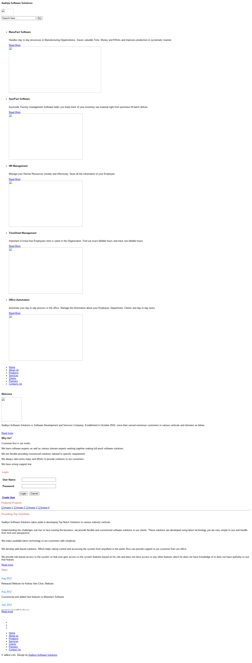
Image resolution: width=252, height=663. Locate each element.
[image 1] (7, 507)
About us (13, 635)
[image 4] (43, 507)
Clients (12, 644)
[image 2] (19, 507)
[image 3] (31, 507)
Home (12, 633)
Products (13, 638)
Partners (13, 646)
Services (13, 641)
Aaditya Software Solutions (42, 655)
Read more (7, 433)
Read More (14, 45)
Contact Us (15, 649)
